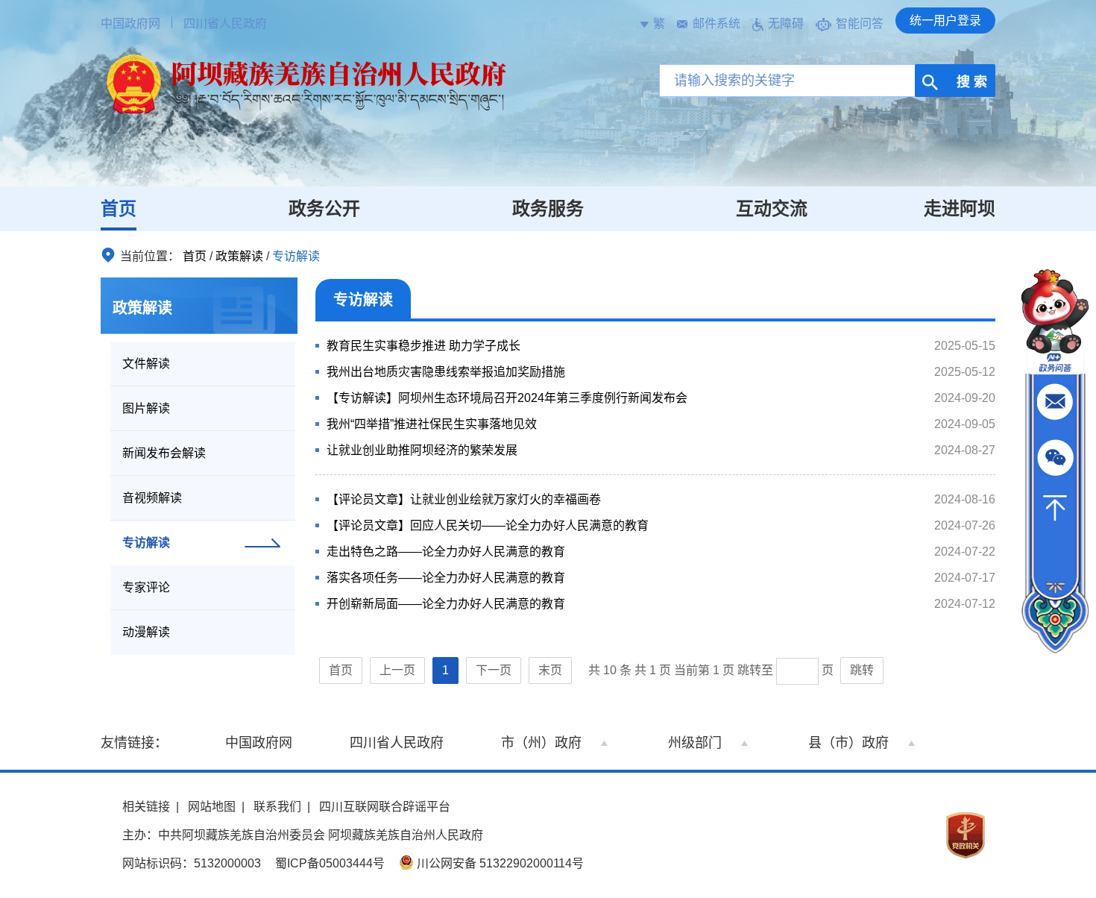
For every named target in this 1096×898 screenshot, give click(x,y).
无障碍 (786, 23)
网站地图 (212, 806)
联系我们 (277, 806)
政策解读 (239, 256)
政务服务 (548, 208)
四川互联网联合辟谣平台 (384, 806)
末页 (550, 670)
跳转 (862, 670)
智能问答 (860, 23)
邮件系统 (716, 23)
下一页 (493, 670)
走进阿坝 (959, 208)
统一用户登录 (945, 20)
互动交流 (771, 208)
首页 (118, 208)
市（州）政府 (541, 742)
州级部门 (695, 742)
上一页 (397, 670)
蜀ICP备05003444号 (330, 863)
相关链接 (146, 806)
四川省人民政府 (225, 23)
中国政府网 (130, 23)
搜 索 (970, 82)
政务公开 (324, 208)
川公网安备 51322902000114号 (499, 863)
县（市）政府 (848, 742)
